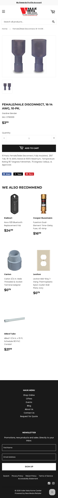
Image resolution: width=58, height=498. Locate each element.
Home (4, 28)
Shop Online (29, 395)
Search (6, 476)
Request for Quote (29, 416)
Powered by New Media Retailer (28, 493)
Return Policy (31, 476)
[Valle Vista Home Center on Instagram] (53, 483)
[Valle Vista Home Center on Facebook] (49, 483)
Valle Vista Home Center (31, 490)
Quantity (6, 132)
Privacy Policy (17, 476)
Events (29, 402)
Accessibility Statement (28, 478)
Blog (29, 405)
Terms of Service (46, 476)
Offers (29, 398)
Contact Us (29, 412)
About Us (29, 409)
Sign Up (29, 466)
